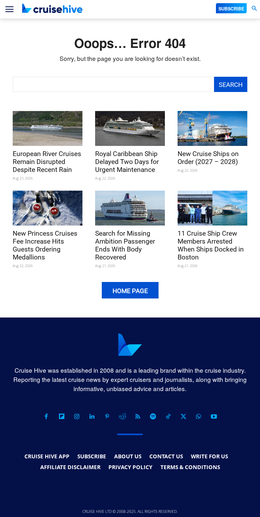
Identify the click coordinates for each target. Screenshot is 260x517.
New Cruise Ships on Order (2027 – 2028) (208, 158)
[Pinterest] (107, 416)
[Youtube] (214, 416)
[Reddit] (122, 416)
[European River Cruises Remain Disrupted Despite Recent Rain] (47, 128)
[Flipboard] (61, 416)
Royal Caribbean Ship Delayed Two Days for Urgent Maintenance (127, 161)
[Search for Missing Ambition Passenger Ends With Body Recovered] (130, 208)
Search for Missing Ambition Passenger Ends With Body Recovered (125, 245)
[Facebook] (46, 416)
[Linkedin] (92, 416)
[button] (254, 8)
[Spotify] (153, 416)
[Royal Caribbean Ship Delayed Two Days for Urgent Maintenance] (130, 128)
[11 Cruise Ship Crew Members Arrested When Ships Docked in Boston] (212, 208)
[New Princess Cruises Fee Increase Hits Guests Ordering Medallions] (47, 208)
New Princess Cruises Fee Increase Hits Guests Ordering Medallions (45, 245)
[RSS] (138, 416)
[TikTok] (168, 416)
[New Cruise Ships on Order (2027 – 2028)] (212, 128)
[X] (183, 416)
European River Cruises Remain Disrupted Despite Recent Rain (47, 161)
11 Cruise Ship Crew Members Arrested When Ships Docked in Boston (211, 245)
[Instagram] (77, 416)
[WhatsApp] (198, 416)
